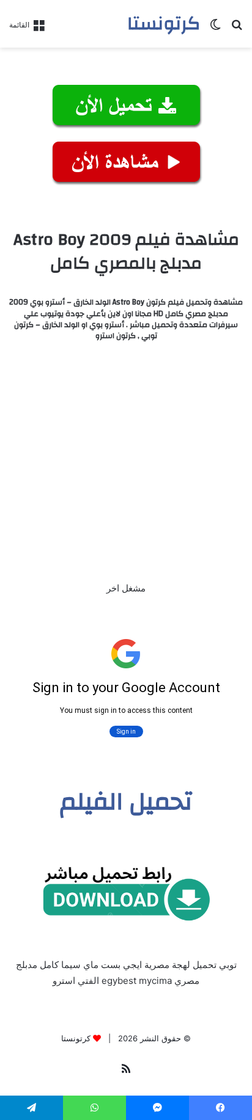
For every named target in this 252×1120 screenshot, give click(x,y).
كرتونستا (76, 1038)
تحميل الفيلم (126, 802)
